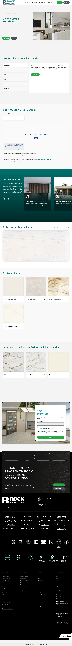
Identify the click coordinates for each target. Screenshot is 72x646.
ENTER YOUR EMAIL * (41, 421)
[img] (51, 26)
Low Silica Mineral (6, 602)
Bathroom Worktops (43, 454)
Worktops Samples (6, 578)
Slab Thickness (5, 588)
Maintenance (40, 580)
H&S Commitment (59, 598)
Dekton (17, 13)
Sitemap (57, 594)
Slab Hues (4, 582)
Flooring (43, 459)
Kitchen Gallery (5, 590)
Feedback (40, 584)
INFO (14, 38)
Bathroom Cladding (58, 454)
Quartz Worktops (6, 604)
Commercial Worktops (27, 459)
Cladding (58, 459)
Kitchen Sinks (27, 454)
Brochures (58, 582)
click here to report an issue (44, 159)
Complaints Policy (59, 588)
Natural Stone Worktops (7, 606)
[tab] (15, 65)
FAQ (39, 578)
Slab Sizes (4, 584)
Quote (59, 2)
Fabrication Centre (60, 584)
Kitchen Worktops (12, 454)
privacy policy (22, 155)
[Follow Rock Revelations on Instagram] (68, 636)
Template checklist (42, 590)
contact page (32, 161)
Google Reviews (43, 644)
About (57, 576)
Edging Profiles (5, 580)
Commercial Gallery (6, 592)
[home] (9, 2)
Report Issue (40, 592)
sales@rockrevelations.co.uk (44, 606)
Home (4, 13)
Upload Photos (41, 594)
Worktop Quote (5, 576)
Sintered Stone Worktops (7, 608)
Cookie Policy (58, 586)
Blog (57, 580)
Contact (39, 576)
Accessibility (58, 578)
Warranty (40, 582)
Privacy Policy (42, 428)
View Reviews (41, 586)
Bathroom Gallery (6, 594)
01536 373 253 (41, 608)
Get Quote (6, 38)
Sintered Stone (10, 13)
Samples (66, 2)
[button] (27, 2)
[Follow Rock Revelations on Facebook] (70, 636)
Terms (62, 426)
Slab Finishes (5, 586)
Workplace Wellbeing (60, 596)
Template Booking (42, 588)
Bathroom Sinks (11, 459)
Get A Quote (35, 74)
